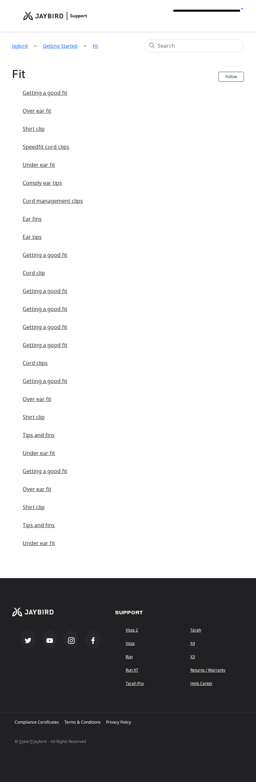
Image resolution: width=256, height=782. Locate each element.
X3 (192, 657)
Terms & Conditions (82, 722)
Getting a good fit (45, 93)
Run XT (132, 670)
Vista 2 (132, 630)
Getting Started (60, 46)
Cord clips (35, 363)
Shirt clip (34, 129)
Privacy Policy (118, 722)
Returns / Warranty (207, 670)
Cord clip (34, 273)
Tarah (195, 630)
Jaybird (20, 46)
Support (78, 16)
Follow (231, 77)
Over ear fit (37, 111)
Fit (95, 46)
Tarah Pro (135, 684)
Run (129, 657)
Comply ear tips (42, 183)
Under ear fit (39, 165)
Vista (130, 644)
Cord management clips (53, 201)
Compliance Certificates (37, 722)
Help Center (201, 684)
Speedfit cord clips (46, 147)
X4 (192, 644)
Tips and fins (39, 435)
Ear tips (32, 237)
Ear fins (32, 219)
